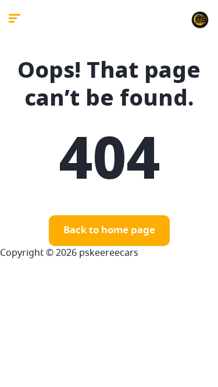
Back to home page (109, 230)
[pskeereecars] (200, 20)
